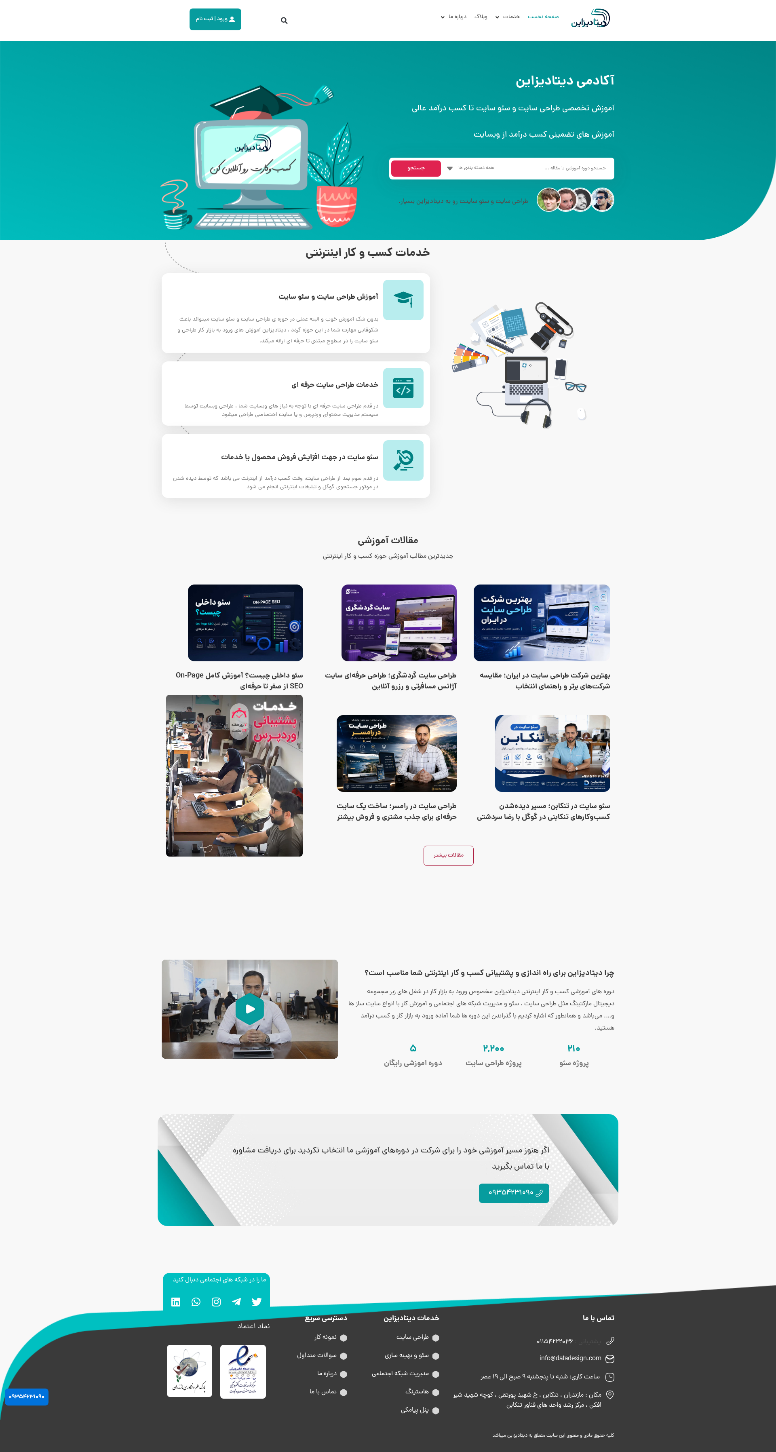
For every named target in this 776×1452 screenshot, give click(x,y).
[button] (284, 21)
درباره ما (457, 17)
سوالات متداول (317, 1356)
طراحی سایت (412, 1337)
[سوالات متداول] (343, 1356)
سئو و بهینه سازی (407, 1356)
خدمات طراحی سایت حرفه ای (334, 385)
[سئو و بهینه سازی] (435, 1356)
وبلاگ (480, 17)
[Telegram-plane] (236, 1302)
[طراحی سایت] (435, 1338)
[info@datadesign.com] (609, 1359)
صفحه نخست (543, 17)
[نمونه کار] (343, 1338)
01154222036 (555, 1342)
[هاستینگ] (435, 1392)
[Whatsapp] (196, 1302)
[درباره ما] (343, 1374)
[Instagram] (216, 1302)
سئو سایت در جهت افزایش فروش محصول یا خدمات (299, 458)
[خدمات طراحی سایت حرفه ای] (403, 388)
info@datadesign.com (570, 1359)
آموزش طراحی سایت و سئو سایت (328, 297)
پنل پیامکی (415, 1410)
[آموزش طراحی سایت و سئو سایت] (403, 300)
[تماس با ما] (343, 1392)
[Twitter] (257, 1302)
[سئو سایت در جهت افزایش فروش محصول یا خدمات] (403, 460)
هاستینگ (417, 1392)
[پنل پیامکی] (435, 1410)
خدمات (511, 17)
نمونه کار (325, 1337)
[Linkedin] (176, 1302)
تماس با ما (323, 1392)
